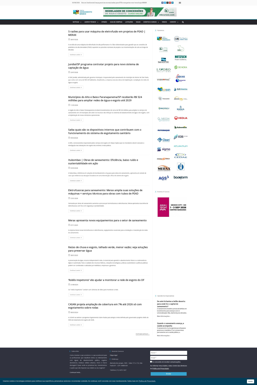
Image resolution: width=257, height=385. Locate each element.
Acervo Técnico (90, 22)
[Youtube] (170, 3)
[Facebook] (162, 3)
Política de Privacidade (160, 368)
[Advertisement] (172, 258)
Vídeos (164, 22)
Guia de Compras (116, 22)
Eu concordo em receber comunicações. (166, 362)
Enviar (168, 374)
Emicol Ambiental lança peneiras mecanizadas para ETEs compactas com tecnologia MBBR (114, 3)
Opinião (104, 22)
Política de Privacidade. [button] (147, 381)
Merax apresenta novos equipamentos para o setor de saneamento (107, 220)
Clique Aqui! (113, 355)
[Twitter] (165, 3)
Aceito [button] (250, 381)
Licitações (129, 22)
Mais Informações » (163, 316)
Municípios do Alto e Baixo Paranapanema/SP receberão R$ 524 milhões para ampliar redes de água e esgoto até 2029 (105, 98)
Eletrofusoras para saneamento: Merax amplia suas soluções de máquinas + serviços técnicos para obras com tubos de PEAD (105, 191)
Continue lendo (76, 54)
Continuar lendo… (75, 372)
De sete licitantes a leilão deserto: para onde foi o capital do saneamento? (171, 303)
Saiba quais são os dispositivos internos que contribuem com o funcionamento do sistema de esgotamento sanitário (104, 131)
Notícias (76, 22)
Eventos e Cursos (150, 22)
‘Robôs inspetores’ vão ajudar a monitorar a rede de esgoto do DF (106, 280)
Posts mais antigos (142, 334)
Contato (173, 22)
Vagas (138, 22)
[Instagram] (167, 3)
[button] (180, 2)
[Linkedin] (172, 3)
